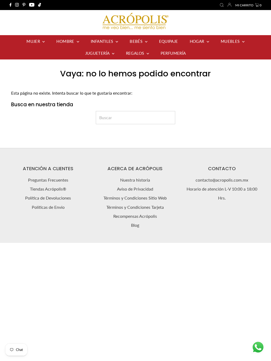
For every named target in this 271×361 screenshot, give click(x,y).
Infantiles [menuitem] (102, 41)
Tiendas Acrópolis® (48, 188)
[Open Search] (221, 5)
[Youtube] (32, 5)
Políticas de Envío (48, 207)
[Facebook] (10, 5)
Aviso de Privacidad (135, 188)
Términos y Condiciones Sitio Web (135, 197)
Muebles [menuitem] (231, 41)
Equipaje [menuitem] (168, 41)
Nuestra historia (135, 179)
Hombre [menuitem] (65, 41)
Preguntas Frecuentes (48, 179)
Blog (135, 225)
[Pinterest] (24, 5)
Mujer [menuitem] (33, 41)
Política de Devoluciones (48, 197)
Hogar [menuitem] (197, 41)
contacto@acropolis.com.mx (222, 179)
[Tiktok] (39, 5)
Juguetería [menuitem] (98, 53)
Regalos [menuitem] (135, 53)
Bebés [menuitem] (136, 41)
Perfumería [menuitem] (173, 53)
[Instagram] (17, 5)
